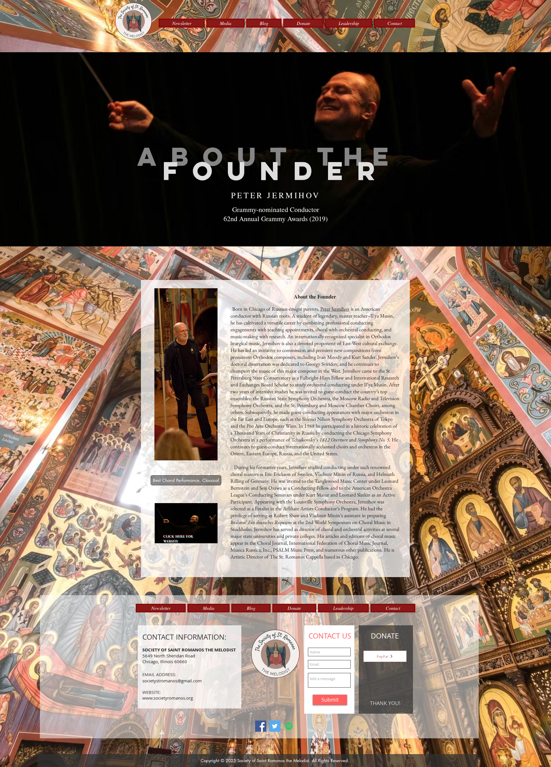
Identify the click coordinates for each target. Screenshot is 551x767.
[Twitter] (274, 726)
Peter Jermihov (335, 308)
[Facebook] (260, 726)
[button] (182, 23)
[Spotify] (288, 726)
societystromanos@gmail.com (172, 681)
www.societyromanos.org (167, 698)
